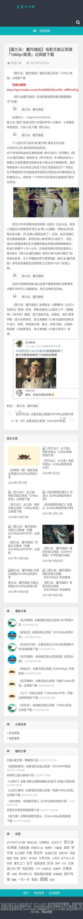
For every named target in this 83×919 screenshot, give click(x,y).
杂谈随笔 (14, 733)
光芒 (29, 863)
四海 (16, 858)
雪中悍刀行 (25, 874)
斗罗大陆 (44, 858)
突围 (51, 879)
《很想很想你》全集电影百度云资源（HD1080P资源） (40, 766)
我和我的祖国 (42, 874)
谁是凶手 (63, 853)
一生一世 (24, 879)
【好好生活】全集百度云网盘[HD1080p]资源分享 (44, 413)
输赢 (14, 879)
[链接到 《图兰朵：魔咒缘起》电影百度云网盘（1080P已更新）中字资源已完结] (58, 542)
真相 (66, 847)
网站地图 (47, 911)
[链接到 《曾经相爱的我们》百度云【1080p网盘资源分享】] (58, 499)
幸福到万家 (51, 853)
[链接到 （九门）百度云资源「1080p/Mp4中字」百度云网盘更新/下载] (11, 695)
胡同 (57, 863)
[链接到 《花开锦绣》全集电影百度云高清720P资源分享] (11, 622)
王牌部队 (44, 842)
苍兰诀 (69, 842)
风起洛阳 (28, 868)
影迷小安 (16, 62)
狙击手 (38, 853)
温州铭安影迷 (41, 8)
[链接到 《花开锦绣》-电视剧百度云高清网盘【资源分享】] (11, 659)
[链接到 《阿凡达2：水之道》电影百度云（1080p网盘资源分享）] (58, 455)
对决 (50, 863)
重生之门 (19, 863)
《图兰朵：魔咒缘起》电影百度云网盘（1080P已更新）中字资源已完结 (57, 552)
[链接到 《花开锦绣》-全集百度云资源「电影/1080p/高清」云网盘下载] (11, 683)
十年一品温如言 (43, 868)
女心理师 (20, 853)
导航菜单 (44, 30)
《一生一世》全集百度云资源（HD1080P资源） (39, 419)
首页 (26, 892)
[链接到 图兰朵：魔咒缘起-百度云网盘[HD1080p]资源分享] (24, 577)
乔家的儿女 (37, 847)
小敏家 (58, 847)
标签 (18, 833)
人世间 (55, 858)
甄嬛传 (48, 848)
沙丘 (64, 863)
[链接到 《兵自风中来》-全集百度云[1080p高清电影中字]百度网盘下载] (11, 647)
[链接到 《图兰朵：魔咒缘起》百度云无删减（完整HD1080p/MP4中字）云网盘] (24, 536)
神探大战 (32, 842)
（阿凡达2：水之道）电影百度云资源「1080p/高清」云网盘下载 (24, 508)
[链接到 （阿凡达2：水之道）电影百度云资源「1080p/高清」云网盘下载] (24, 499)
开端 (29, 853)
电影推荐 (14, 738)
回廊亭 (57, 868)
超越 (44, 879)
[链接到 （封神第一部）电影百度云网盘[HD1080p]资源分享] (24, 464)
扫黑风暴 (23, 847)
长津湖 (12, 848)
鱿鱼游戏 (39, 863)
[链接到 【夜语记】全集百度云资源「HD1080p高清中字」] (11, 635)
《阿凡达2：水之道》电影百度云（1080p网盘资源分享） (58, 464)
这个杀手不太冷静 (16, 842)
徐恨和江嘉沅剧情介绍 (20, 775)
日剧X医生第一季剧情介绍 (22, 760)
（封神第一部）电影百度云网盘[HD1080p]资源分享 (23, 474)
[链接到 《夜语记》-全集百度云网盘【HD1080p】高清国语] (11, 671)
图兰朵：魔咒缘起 (27, 405)
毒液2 (34, 879)
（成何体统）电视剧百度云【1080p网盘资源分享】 (38, 801)
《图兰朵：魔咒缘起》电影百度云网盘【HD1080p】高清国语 (57, 586)
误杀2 (23, 858)
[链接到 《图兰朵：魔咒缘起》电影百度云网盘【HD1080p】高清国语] (58, 577)
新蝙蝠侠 (57, 874)
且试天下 (56, 842)
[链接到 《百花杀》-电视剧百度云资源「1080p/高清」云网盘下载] (11, 708)
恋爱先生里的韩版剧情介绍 (23, 810)
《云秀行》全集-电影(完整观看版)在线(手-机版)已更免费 (41, 781)
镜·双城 (33, 858)
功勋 (14, 874)
